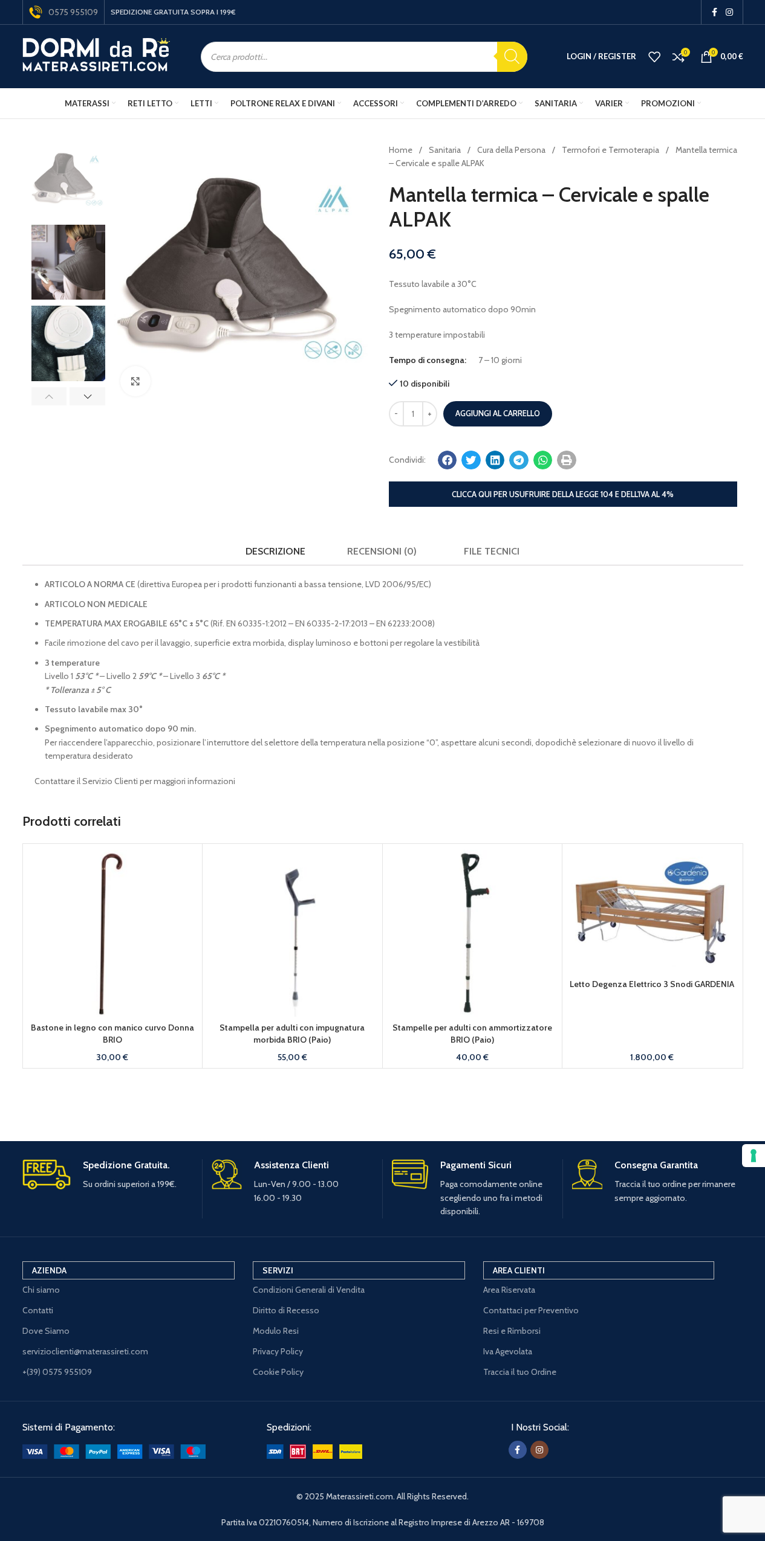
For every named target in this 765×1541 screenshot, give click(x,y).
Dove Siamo (46, 1330)
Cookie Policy (278, 1371)
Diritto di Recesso (286, 1310)
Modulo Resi (276, 1330)
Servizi (277, 1270)
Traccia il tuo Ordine (519, 1371)
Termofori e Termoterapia (611, 149)
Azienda (49, 1270)
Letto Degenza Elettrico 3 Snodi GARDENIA (652, 984)
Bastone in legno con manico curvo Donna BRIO (112, 1033)
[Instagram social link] (729, 12)
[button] (49, 396)
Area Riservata (509, 1289)
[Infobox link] (107, 1175)
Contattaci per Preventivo (531, 1310)
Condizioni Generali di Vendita (309, 1289)
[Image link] (114, 1450)
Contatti (37, 1310)
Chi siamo (41, 1289)
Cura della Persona (512, 149)
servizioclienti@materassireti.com (85, 1351)
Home (401, 149)
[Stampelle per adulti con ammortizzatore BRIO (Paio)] (472, 933)
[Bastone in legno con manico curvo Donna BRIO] (113, 933)
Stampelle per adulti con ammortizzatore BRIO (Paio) (472, 1033)
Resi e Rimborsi (512, 1330)
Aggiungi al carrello (497, 413)
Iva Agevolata (507, 1351)
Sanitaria (446, 149)
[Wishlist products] (654, 57)
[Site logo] (96, 55)
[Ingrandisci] (135, 381)
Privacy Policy (278, 1351)
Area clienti (519, 1270)
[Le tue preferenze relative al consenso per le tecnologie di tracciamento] (753, 1155)
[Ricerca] (512, 57)
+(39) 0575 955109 (57, 1371)
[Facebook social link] (715, 12)
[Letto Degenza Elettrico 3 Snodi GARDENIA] (652, 911)
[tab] (275, 551)
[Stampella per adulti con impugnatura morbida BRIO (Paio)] (292, 933)
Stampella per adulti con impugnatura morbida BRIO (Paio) (292, 1033)
